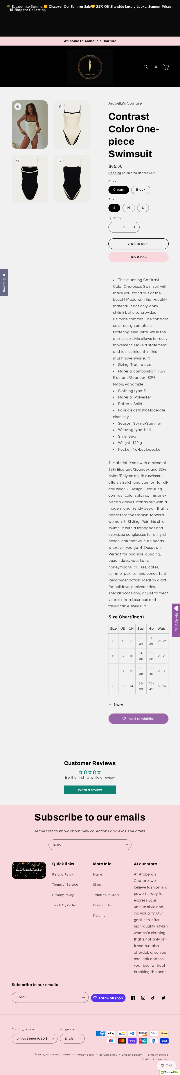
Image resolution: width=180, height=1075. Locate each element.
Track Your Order (106, 895)
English (70, 1038)
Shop (97, 884)
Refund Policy (63, 874)
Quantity (114, 218)
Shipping (114, 173)
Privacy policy (85, 1055)
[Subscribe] (126, 844)
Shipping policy (132, 1055)
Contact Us (102, 905)
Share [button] (118, 704)
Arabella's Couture (59, 1054)
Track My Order (64, 905)
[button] (14, 67)
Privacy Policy (63, 895)
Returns (99, 915)
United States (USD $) (32, 1038)
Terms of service (157, 1055)
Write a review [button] (90, 790)
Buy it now (139, 257)
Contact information (155, 1059)
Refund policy (108, 1055)
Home (97, 874)
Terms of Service (65, 884)
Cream (118, 189)
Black (141, 189)
